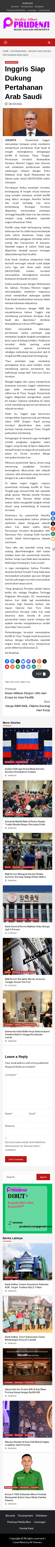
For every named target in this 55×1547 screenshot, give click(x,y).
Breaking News (11, 1487)
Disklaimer (39, 6)
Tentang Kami (26, 6)
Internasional (11, 62)
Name (9, 1113)
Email (32, 1113)
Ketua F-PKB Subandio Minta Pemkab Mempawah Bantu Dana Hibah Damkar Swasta (26, 1497)
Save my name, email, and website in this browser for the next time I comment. (25, 1146)
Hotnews (16, 867)
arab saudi (14, 682)
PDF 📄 (41, 674)
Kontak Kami (44, 10)
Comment (11, 1074)
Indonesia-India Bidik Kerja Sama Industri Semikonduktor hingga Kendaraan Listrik (27, 1034)
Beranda (15, 6)
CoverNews (19, 1542)
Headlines (9, 762)
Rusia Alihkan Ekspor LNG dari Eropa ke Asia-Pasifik (26, 693)
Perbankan (33, 920)
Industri (18, 1025)
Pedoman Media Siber (16, 10)
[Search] (49, 42)
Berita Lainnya (11, 1277)
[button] (7, 661)
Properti (28, 1435)
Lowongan (32, 10)
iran (28, 682)
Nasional (19, 1382)
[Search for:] (21, 1177)
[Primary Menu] (5, 42)
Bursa (7, 867)
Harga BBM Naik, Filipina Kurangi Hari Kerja (28, 706)
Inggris (23, 682)
